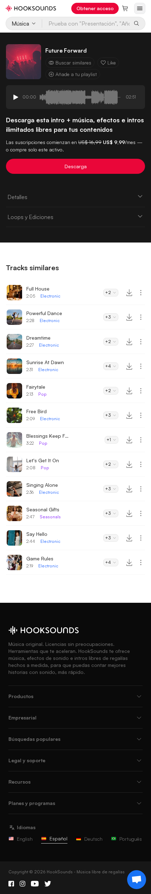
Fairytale (35, 387)
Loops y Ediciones (30, 216)
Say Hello (36, 534)
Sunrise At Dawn (45, 362)
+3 (108, 317)
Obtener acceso (95, 8)
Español (58, 838)
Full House (38, 289)
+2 (108, 292)
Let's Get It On (42, 460)
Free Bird (36, 411)
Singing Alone (42, 485)
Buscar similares (73, 63)
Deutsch (93, 839)
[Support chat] (136, 879)
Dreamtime (38, 338)
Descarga (76, 166)
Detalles (17, 196)
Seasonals (50, 516)
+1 (108, 439)
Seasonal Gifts (42, 509)
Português (130, 839)
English (25, 839)
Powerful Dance (44, 313)
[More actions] (141, 292)
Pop (42, 394)
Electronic (50, 296)
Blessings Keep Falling (47, 436)
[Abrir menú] (139, 8)
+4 (108, 366)
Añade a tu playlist (76, 74)
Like (111, 63)
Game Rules (39, 558)
